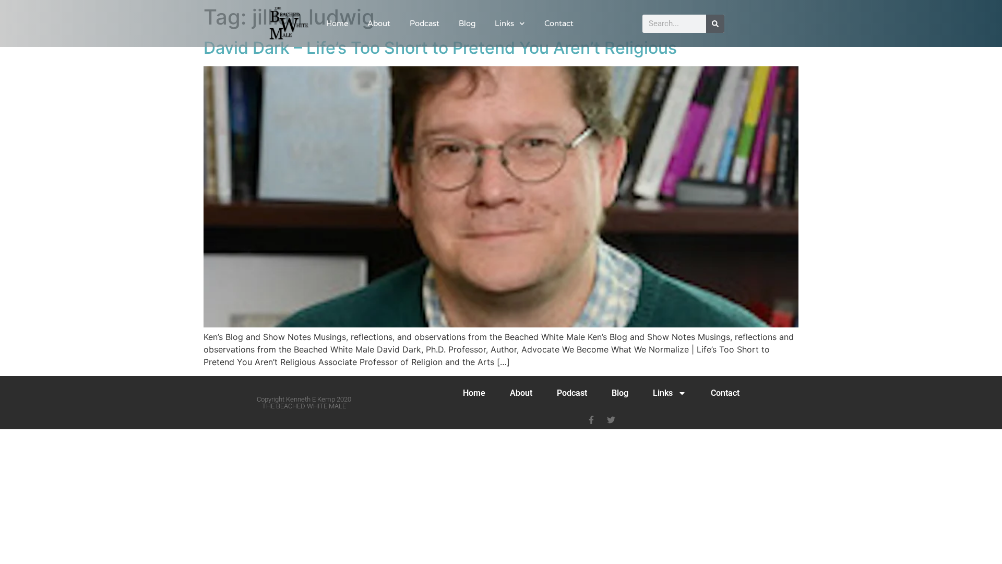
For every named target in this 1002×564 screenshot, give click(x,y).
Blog (467, 23)
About (378, 23)
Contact (559, 23)
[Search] (715, 24)
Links (504, 23)
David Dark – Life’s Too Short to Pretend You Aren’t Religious (440, 48)
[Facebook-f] (591, 420)
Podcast (424, 23)
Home (337, 23)
